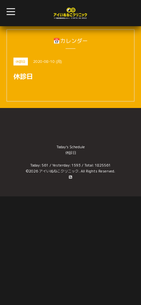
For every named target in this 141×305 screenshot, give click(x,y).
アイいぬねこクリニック (59, 171)
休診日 (70, 152)
